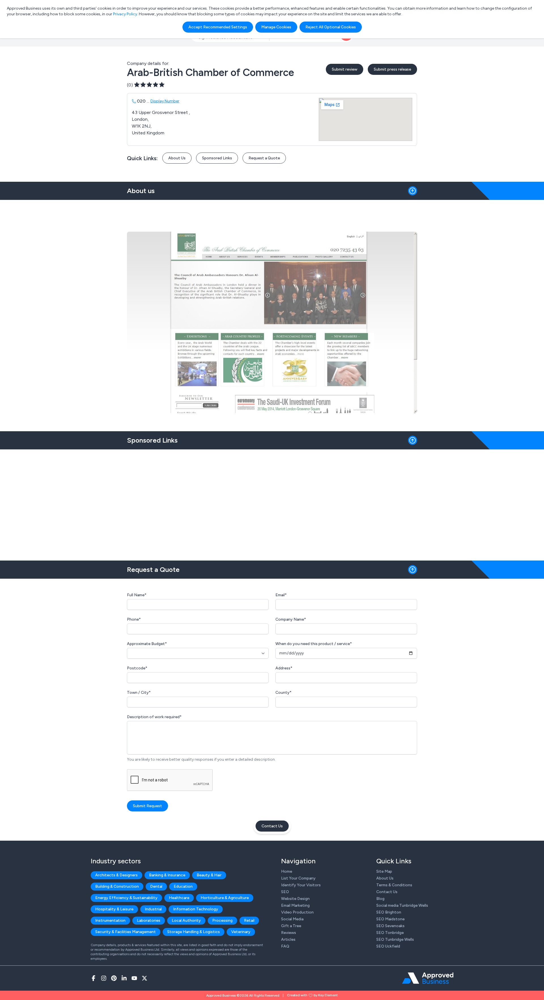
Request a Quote (264, 158)
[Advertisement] (272, 502)
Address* (283, 668)
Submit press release (392, 69)
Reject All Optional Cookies (330, 27)
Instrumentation (110, 920)
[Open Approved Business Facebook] (93, 978)
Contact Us (272, 826)
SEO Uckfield (388, 946)
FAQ (285, 946)
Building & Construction (117, 886)
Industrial (153, 909)
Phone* (134, 619)
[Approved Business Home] (427, 978)
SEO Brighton (388, 912)
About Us (177, 158)
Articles (288, 939)
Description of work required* (154, 716)
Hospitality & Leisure (114, 909)
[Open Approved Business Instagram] (104, 978)
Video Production (297, 912)
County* (283, 692)
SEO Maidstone (390, 919)
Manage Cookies (276, 27)
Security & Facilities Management (125, 931)
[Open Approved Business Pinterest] (114, 978)
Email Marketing (295, 905)
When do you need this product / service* (313, 643)
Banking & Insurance (167, 875)
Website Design (295, 898)
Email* (281, 595)
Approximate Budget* (147, 643)
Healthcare (179, 897)
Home (286, 871)
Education (183, 886)
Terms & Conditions (394, 885)
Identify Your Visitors (301, 885)
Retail (249, 920)
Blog (380, 898)
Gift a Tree (291, 925)
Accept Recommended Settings (217, 27)
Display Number (164, 101)
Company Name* (290, 619)
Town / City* (139, 692)
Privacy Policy (125, 14)
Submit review (344, 69)
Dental (156, 886)
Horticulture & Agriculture (225, 897)
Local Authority (186, 920)
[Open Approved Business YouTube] (134, 978)
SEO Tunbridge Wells (395, 939)
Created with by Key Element (312, 995)
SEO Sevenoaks (390, 925)
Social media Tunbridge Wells (402, 905)
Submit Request (147, 806)
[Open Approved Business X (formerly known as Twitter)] (144, 978)
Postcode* (137, 668)
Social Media (292, 919)
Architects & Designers (116, 875)
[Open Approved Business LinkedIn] (124, 978)
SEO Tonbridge (390, 932)
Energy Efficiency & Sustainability (126, 897)
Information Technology (195, 909)
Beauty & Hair (209, 875)
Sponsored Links (217, 158)
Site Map (384, 871)
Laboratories (148, 920)
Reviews (288, 932)
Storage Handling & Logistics (193, 931)
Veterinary (240, 931)
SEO (285, 891)
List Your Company (298, 878)
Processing (222, 920)
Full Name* (136, 595)
